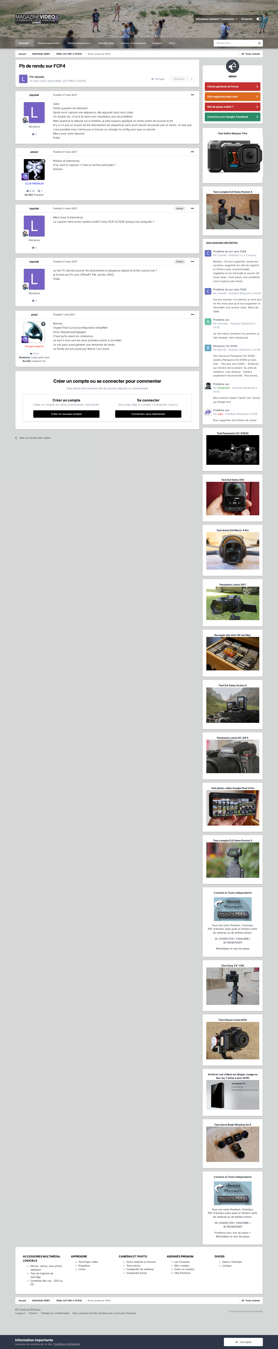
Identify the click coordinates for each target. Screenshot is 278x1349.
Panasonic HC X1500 (225, 346)
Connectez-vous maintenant (148, 413)
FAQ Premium (182, 1272)
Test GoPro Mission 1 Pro (232, 133)
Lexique (226, 1265)
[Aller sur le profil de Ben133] (208, 348)
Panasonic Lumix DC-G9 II (232, 737)
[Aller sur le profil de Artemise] (208, 321)
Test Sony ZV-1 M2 (232, 965)
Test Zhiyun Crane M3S (232, 1019)
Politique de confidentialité (55, 1313)
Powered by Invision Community (246, 1311)
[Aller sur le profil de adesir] (34, 169)
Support (157, 43)
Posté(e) (65, 94)
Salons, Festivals (232, 1261)
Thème (32, 1313)
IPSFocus (35, 1309)
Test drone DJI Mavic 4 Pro (233, 530)
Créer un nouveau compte (66, 413)
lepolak (34, 94)
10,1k (35, 353)
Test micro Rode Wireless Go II (232, 1124)
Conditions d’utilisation (67, 1344)
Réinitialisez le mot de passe (232, 948)
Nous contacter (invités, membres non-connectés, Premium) (104, 1313)
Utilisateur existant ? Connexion (215, 18)
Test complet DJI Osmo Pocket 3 (232, 840)
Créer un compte (184, 1269)
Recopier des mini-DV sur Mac (232, 635)
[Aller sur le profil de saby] (208, 412)
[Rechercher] (259, 43)
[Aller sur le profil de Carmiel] (208, 253)
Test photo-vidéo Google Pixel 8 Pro (232, 788)
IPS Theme (21, 1309)
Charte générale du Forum (223, 86)
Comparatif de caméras (140, 1269)
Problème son (221, 319)
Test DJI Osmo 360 (232, 479)
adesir (34, 151)
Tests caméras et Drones (141, 1261)
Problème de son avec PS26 (229, 251)
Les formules (182, 1261)
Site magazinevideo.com (222, 96)
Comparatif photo (136, 1272)
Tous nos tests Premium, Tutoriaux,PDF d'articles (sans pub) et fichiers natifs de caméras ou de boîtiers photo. (232, 929)
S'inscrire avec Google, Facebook (227, 116)
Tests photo (133, 1265)
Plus (172, 43)
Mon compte (181, 1265)
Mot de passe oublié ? (220, 106)
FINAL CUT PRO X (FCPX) (70, 80)
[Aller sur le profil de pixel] (34, 332)
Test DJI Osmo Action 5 (233, 685)
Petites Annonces (78, 43)
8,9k (32, 190)
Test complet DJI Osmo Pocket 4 (232, 191)
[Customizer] (259, 19)
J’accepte (245, 1342)
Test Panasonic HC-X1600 (232, 433)
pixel (34, 314)
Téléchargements (48, 43)
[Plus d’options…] (192, 95)
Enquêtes (84, 1265)
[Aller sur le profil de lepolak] (23, 79)
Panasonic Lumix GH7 (233, 584)
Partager (159, 78)
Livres (81, 1269)
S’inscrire (247, 18)
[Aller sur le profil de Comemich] (208, 386)
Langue (19, 1313)
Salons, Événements (133, 43)
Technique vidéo (88, 1261)
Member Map (106, 43)
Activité (24, 43)
